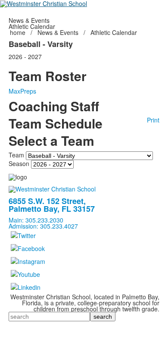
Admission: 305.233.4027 (43, 226)
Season (19, 163)
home (18, 32)
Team (16, 155)
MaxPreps (22, 91)
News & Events (57, 32)
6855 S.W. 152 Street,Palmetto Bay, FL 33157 (52, 204)
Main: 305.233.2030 (36, 220)
